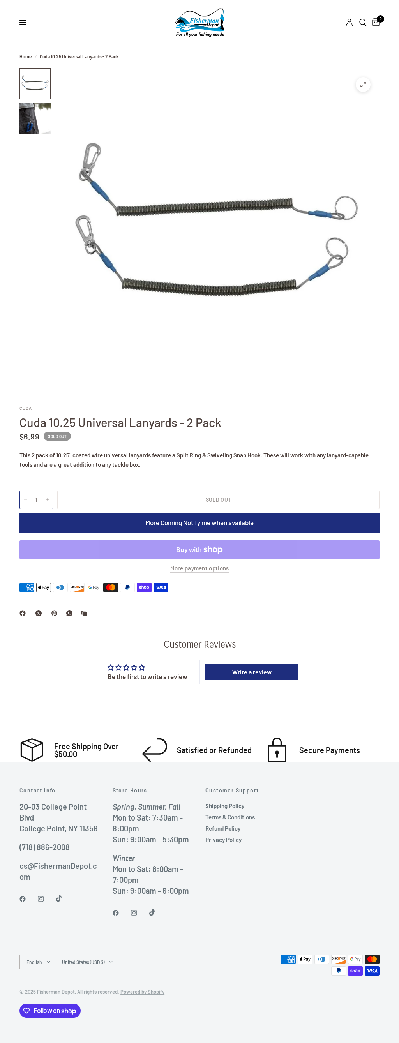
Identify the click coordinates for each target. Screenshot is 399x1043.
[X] (40, 613)
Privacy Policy (223, 839)
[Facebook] (24, 613)
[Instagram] (46, 898)
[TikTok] (64, 898)
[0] (374, 22)
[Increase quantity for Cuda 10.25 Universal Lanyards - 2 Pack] (47, 500)
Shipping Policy (224, 805)
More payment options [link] (199, 568)
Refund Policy (222, 828)
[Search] (363, 22)
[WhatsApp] (71, 613)
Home (25, 56)
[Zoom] (363, 84)
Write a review (252, 672)
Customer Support (232, 790)
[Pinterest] (56, 613)
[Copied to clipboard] (85, 613)
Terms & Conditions (230, 817)
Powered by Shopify (142, 991)
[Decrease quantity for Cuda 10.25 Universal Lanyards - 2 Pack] (26, 500)
